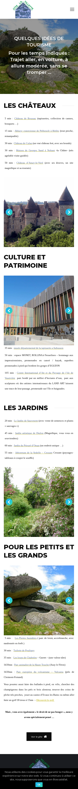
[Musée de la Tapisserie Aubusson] (39, 310)
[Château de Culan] (39, 212)
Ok (39, 784)
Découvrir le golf (45, 700)
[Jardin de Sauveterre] (39, 502)
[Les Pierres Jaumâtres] (39, 600)
